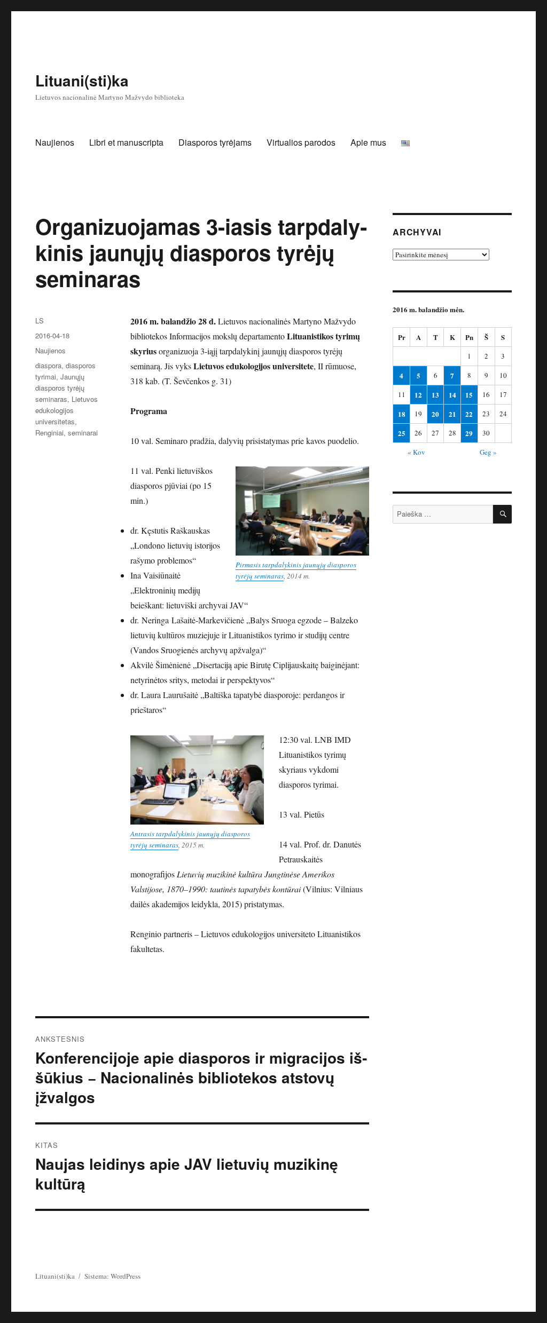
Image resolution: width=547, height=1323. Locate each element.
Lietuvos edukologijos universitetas (66, 410)
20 (435, 414)
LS (39, 320)
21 (452, 414)
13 (435, 395)
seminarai (83, 432)
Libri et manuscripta (126, 142)
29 (469, 433)
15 (469, 395)
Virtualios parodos (301, 142)
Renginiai (49, 432)
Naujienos (54, 142)
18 (401, 414)
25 (401, 433)
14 (452, 395)
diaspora (48, 365)
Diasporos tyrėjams (215, 142)
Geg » (488, 452)
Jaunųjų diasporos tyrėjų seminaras (59, 387)
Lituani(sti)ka (82, 80)
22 (469, 414)
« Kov (416, 452)
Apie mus (368, 142)
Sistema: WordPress (112, 1276)
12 (418, 395)
